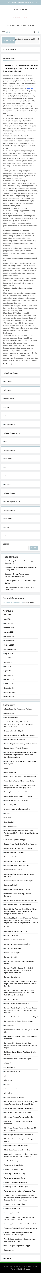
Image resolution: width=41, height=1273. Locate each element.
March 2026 (8, 623)
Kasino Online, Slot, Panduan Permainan (18, 848)
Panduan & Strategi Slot (12, 948)
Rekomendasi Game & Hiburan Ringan (17, 1059)
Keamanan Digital (10, 885)
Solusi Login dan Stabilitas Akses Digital (18, 1135)
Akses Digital (9, 713)
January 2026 (9, 632)
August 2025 (8, 654)
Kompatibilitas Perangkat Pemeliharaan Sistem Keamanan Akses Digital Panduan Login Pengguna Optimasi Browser (20, 911)
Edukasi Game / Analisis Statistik (16, 748)
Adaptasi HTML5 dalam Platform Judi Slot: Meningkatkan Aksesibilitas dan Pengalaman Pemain (20, 68)
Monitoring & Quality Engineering (15, 931)
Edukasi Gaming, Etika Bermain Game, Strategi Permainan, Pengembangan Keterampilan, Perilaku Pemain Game (20, 755)
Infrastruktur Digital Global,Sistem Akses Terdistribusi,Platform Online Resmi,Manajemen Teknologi (21, 833)
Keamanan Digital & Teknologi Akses (17, 889)
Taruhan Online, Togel (11, 1161)
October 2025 (9, 645)
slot (5, 442)
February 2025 (9, 679)
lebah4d (7, 927)
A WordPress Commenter (13, 602)
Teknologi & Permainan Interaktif (15, 1182)
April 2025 (7, 671)
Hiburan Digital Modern (12, 805)
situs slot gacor (9, 424)
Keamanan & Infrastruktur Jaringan (16, 865)
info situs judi (9, 822)
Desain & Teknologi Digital (13, 731)
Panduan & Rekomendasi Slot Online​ (17, 944)
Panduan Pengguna (11, 999)
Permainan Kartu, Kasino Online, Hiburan (18, 1021)
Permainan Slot (9, 1025)
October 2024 (9, 697)
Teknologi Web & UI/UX (12, 1209)
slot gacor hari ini (10, 1089)
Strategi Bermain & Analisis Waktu (16, 1146)
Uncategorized (9, 1250)
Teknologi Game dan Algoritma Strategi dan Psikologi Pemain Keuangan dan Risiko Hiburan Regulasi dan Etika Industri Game (21, 1197)
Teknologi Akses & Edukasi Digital (16, 1187)
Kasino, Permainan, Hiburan (14, 853)
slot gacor (7, 382)
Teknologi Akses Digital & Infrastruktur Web (19, 1191)
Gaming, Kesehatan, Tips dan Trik (16, 792)
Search (6, 544)
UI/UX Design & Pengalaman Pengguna (17, 1246)
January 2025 (9, 684)
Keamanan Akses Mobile (13, 870)
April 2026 (7, 619)
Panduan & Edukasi (11, 935)
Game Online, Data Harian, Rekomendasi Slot (20, 777)
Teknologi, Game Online (12, 1213)
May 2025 (7, 666)
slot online (8, 1093)
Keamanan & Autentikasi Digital (15, 861)
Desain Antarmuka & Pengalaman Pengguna (19, 735)
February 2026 (9, 628)
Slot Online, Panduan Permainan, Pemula (18, 1117)
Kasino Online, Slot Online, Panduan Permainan (20, 844)
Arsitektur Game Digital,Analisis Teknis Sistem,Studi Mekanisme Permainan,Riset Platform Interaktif (19, 724)
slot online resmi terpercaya (14, 1097)
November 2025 (9, 641)
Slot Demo (8, 1080)
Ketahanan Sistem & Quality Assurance (18, 905)
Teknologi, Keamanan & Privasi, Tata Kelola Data (21, 1224)
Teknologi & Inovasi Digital (13, 1169)
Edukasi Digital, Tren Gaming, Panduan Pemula (20, 744)
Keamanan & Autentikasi (12, 857)
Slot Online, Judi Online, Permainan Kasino (19, 1108)
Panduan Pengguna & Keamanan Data (17, 1004)
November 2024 (9, 692)
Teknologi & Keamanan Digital (14, 1178)
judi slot (30, 88)
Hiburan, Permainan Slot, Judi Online (17, 809)
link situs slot (9, 399)
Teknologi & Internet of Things (14, 1174)
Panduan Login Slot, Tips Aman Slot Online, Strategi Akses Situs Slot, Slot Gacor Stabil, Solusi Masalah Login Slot (19, 992)
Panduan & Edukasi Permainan (15, 940)
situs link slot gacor (11, 373)
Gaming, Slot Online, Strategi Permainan (18, 796)
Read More (7, 364)
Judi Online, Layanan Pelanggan (15, 840)
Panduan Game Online (12, 977)
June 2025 (7, 662)
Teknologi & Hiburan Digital (13, 1165)
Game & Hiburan (10, 772)
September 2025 (10, 649)
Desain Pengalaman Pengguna (14, 740)
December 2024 (9, 688)
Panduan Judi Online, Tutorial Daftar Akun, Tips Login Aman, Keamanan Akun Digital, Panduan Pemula (20, 983)
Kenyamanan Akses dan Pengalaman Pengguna (20, 900)
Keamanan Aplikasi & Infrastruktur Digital (18, 881)
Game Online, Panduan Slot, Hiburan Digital (19, 781)
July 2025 (7, 658)
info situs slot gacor (11, 826)
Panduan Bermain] (10, 957)
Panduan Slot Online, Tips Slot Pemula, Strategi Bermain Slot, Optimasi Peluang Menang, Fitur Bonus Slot (20, 1010)
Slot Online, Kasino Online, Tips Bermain (18, 1113)
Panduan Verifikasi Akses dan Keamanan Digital (21, 1017)
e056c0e (8, 75)
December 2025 (9, 636)
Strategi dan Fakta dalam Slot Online (17, 1150)
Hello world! (29, 602)
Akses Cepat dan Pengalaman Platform (18, 709)
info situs (7, 818)
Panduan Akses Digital (12, 953)
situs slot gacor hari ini (12, 433)
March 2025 (8, 675)
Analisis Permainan (11, 718)
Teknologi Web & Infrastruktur (14, 1204)
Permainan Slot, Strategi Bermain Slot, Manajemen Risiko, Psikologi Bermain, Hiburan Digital (20, 1045)
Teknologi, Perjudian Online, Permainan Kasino (20, 1228)
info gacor (7, 813)
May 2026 (7, 615)
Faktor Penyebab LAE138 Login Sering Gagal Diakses (19, 2)
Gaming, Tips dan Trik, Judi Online (16, 800)
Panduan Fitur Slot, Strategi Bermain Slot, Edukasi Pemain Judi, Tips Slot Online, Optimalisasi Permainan (18, 970)
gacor (6, 768)
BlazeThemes (25, 1269)
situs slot (7, 1063)
